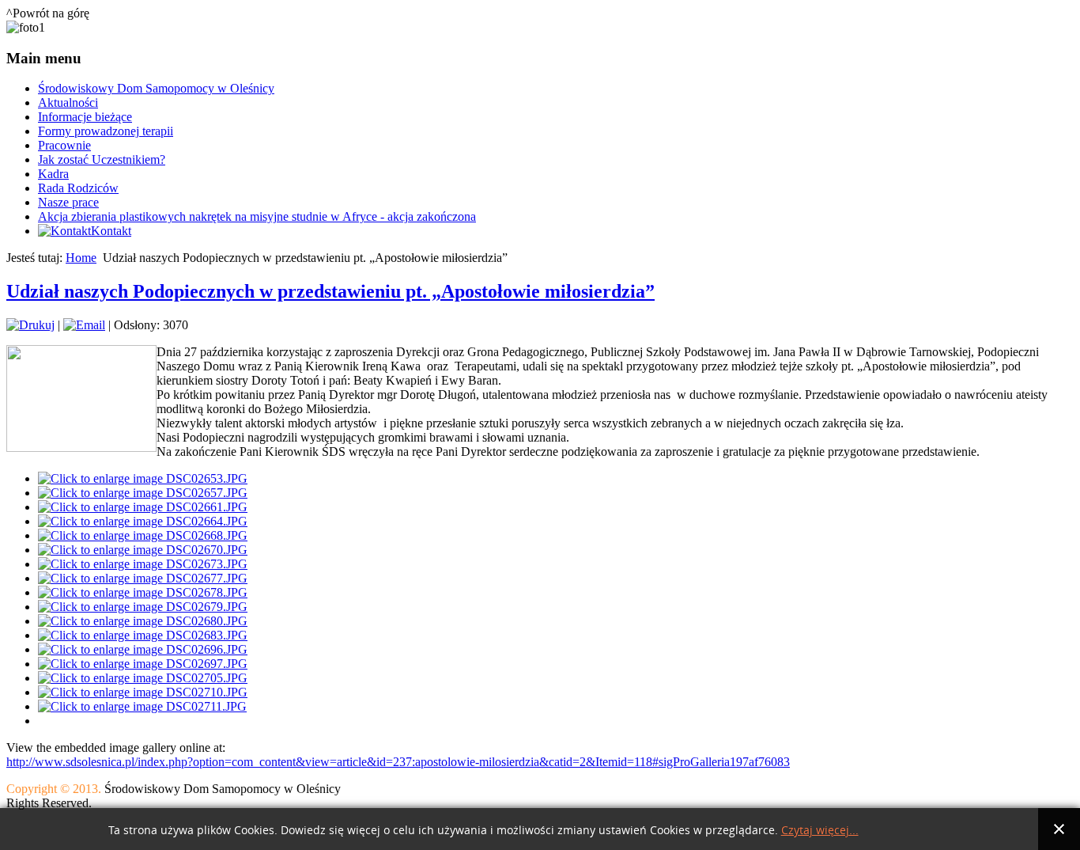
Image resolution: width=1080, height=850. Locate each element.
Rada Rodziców (78, 188)
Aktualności (68, 102)
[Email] (84, 325)
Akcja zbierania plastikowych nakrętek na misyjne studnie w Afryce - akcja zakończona (257, 216)
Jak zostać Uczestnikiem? (101, 159)
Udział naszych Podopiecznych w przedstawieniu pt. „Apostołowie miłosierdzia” (330, 291)
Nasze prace (68, 202)
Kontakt (111, 230)
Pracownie (64, 145)
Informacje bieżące (85, 116)
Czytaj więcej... (820, 830)
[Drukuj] (30, 325)
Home (81, 257)
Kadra (53, 173)
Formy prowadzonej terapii (105, 131)
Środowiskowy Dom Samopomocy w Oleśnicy (156, 88)
